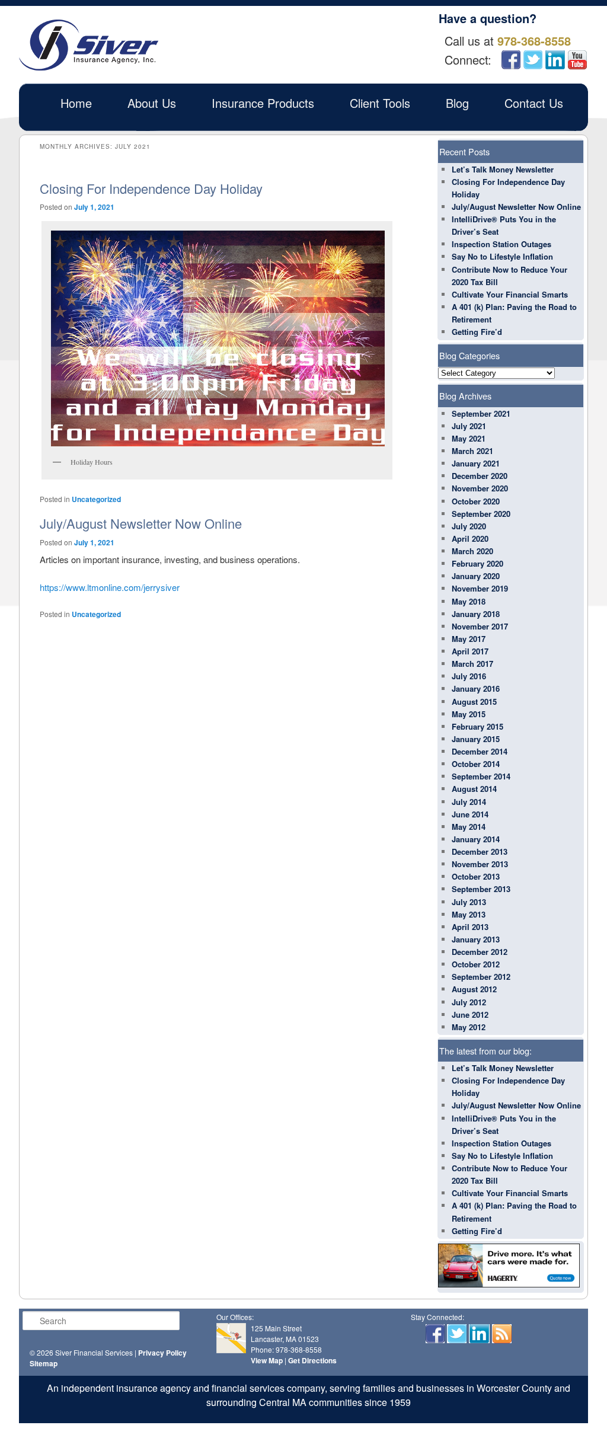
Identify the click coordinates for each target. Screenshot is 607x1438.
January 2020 (476, 575)
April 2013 (470, 926)
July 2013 (469, 901)
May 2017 (468, 638)
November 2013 (480, 864)
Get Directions (312, 1360)
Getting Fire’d (477, 331)
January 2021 (476, 463)
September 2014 (481, 776)
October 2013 (476, 876)
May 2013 (468, 914)
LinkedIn (555, 59)
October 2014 (476, 763)
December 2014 (479, 751)
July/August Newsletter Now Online (141, 523)
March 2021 (472, 450)
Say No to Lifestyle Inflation (502, 256)
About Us (151, 102)
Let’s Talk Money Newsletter (503, 169)
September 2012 (481, 976)
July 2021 (469, 426)
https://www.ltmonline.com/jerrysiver (110, 587)
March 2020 (472, 551)
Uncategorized (96, 499)
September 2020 (481, 513)
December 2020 (479, 475)
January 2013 (476, 939)
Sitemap (43, 1363)
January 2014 (476, 839)
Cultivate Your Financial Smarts (510, 294)
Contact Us (533, 102)
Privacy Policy (162, 1352)
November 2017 (480, 626)
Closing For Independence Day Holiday (151, 188)
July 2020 (469, 526)
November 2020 (480, 488)
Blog (457, 102)
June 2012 (470, 1014)
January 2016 (476, 688)
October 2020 (476, 501)
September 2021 (481, 413)
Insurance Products (263, 102)
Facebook (510, 59)
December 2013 (479, 851)
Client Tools (380, 102)
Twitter (532, 59)
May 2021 (468, 438)
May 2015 (468, 714)
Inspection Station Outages (501, 244)
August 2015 (474, 701)
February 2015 (477, 726)
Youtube (577, 59)
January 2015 (476, 738)
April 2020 (470, 538)
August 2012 (474, 989)
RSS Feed (502, 1333)
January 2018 (476, 613)
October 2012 (476, 964)
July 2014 (469, 801)
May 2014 (468, 826)
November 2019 (480, 588)
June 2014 (470, 814)
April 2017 (470, 651)
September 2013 (481, 888)
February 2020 (477, 563)
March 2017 (472, 663)
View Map (267, 1360)
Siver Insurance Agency (88, 45)
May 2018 (468, 601)
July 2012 (469, 1002)
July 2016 (469, 676)
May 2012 (468, 1027)
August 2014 (474, 788)
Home (76, 102)
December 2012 (479, 951)
